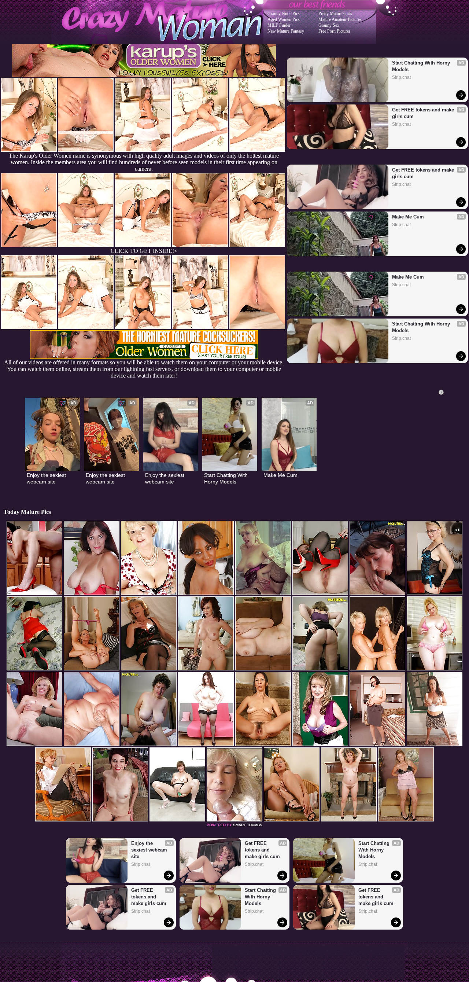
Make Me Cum (408, 217)
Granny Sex (328, 25)
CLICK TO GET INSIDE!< (144, 251)
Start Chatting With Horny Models (421, 66)
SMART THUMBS (247, 825)
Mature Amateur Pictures (340, 19)
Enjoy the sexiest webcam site (47, 478)
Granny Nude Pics (283, 13)
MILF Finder (279, 25)
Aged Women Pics (283, 19)
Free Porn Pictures (334, 31)
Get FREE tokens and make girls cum (423, 113)
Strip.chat (401, 77)
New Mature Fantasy (285, 31)
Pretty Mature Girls (335, 13)
